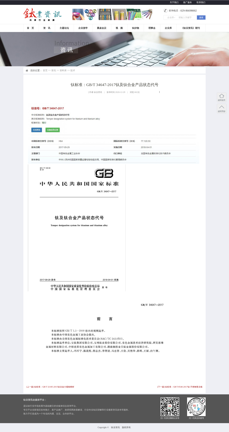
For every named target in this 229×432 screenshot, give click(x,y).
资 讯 (46, 28)
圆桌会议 (101, 28)
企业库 (168, 28)
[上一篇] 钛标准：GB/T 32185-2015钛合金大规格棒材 (50, 387)
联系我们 (201, 2)
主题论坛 (64, 28)
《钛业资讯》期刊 (190, 28)
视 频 (119, 28)
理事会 (151, 28)
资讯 (53, 70)
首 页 (30, 28)
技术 (72, 70)
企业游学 (83, 28)
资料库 (63, 70)
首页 (45, 70)
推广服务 (187, 2)
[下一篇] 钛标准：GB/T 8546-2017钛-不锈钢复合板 (180, 387)
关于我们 (174, 2)
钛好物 (135, 28)
